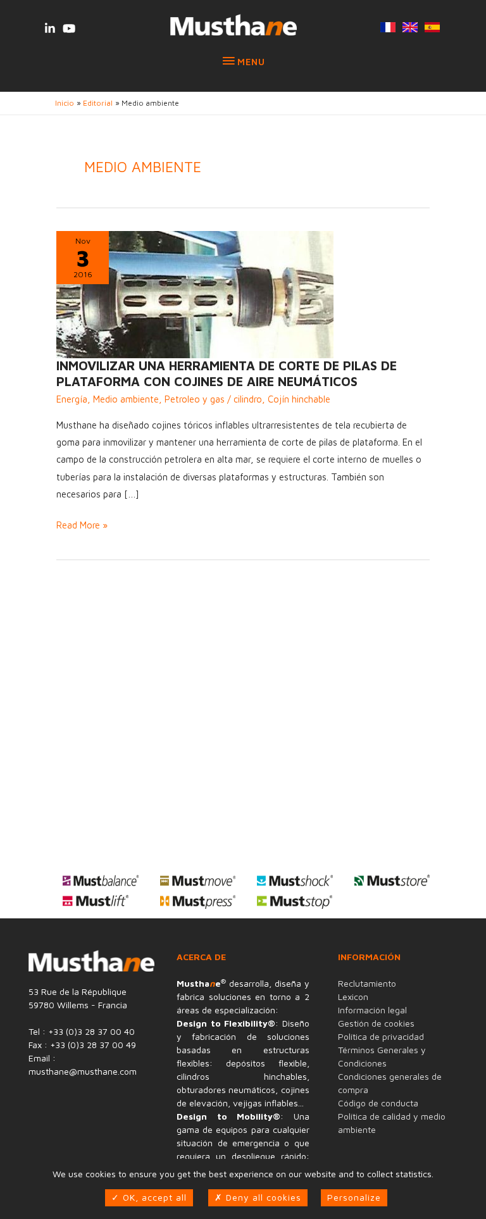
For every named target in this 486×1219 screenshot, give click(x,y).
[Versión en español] (432, 28)
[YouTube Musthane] (68, 28)
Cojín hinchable (299, 399)
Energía (71, 399)
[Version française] (388, 28)
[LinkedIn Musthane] (49, 28)
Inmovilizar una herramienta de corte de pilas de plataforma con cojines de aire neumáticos (226, 373)
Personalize (354, 1197)
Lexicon (353, 996)
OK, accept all (153, 1197)
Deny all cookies (262, 1197)
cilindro (248, 399)
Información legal (372, 1009)
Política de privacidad (381, 1036)
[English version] (410, 28)
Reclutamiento (367, 983)
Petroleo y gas (195, 399)
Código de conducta (378, 1102)
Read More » (82, 526)
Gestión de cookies (376, 1023)
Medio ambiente (126, 399)
